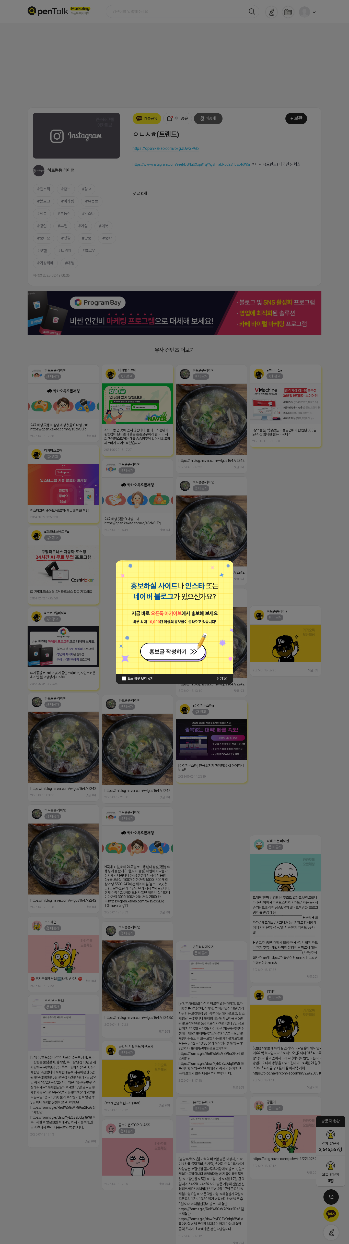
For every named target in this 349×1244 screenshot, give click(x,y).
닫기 (220, 679)
